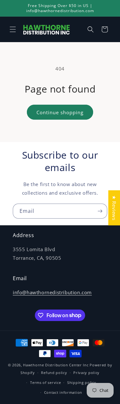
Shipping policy (81, 382)
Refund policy (54, 372)
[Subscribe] (100, 211)
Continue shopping (60, 112)
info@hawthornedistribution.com (52, 292)
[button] (13, 29)
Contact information (63, 392)
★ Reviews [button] (114, 207)
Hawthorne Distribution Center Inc (55, 365)
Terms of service (45, 382)
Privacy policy (86, 372)
